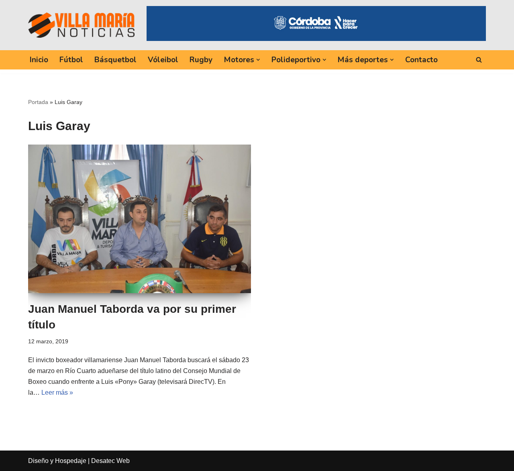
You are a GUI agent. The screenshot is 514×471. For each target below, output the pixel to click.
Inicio (39, 60)
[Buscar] (479, 60)
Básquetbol (115, 60)
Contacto (421, 60)
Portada (38, 102)
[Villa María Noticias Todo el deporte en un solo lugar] (81, 24)
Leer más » (57, 392)
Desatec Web (110, 460)
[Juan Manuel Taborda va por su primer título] (139, 219)
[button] (258, 60)
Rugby (201, 60)
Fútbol (71, 60)
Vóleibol (163, 60)
